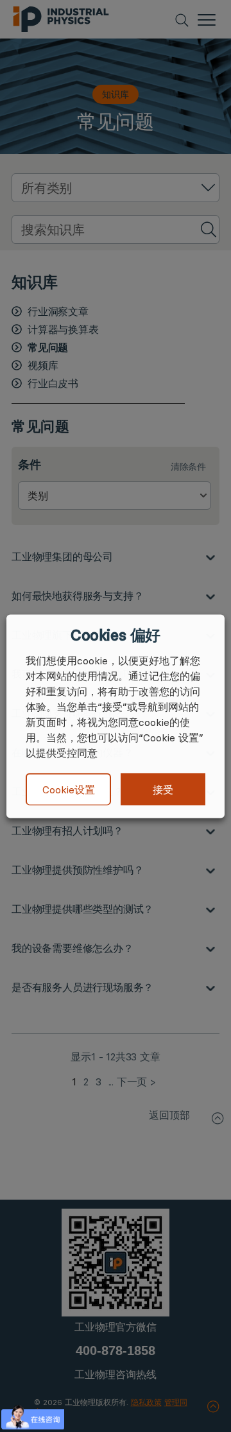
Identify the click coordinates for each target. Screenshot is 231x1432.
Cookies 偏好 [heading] (115, 635)
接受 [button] (163, 788)
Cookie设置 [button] (68, 789)
